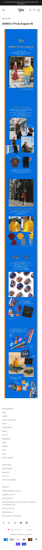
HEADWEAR (6, 439)
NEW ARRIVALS (8, 409)
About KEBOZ (7, 468)
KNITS (4, 424)
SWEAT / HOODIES (9, 420)
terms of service (8, 508)
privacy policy (7, 498)
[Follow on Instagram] (15, 523)
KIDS (4, 454)
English (29, 529)
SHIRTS (5, 416)
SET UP (5, 435)
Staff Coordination (9, 480)
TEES (4, 412)
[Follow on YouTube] (21, 523)
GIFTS (4, 450)
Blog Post (5, 472)
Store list (5, 476)
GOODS (5, 446)
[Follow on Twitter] (9, 523)
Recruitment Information (11, 516)
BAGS (4, 442)
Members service (8, 494)
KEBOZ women (7, 457)
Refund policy (7, 512)
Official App (6, 465)
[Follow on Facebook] (3, 523)
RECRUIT (5, 487)
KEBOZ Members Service (11, 491)
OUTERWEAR (7, 427)
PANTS (4, 431)
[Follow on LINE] (27, 523)
